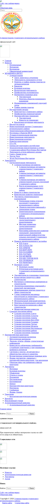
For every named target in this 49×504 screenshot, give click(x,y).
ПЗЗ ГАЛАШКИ (25, 252)
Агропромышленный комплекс (17, 403)
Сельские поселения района (21, 311)
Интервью (14, 369)
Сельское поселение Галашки (26, 322)
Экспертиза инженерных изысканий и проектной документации (30, 287)
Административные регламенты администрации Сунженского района (32, 169)
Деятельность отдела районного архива (26, 152)
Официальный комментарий (21, 71)
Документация (25, 97)
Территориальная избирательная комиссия (27, 131)
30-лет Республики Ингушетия (22, 158)
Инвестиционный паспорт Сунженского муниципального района (26, 127)
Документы (9, 367)
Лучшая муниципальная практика (23, 135)
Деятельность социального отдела (28, 80)
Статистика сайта (22, 503)
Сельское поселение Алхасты (26, 316)
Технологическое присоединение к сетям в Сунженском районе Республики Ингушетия (28, 149)
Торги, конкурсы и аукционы (26, 78)
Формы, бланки (16, 392)
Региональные (15, 65)
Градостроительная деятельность (23, 163)
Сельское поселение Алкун (25, 314)
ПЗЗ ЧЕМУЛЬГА (26, 263)
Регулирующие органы (19, 109)
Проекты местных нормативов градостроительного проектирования (31, 220)
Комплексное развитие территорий (28, 195)
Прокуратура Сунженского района (28, 112)
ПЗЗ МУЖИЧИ (25, 256)
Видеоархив (14, 69)
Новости (8, 63)
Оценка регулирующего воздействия (24, 146)
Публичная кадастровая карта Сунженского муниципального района (31, 271)
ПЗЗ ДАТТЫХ (25, 254)
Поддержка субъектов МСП (21, 133)
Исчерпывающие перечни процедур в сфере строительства (29, 291)
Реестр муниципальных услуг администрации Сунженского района (31, 188)
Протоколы (14, 388)
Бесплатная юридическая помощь (23, 396)
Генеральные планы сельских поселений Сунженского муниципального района (31, 203)
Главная (8, 61)
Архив (7, 479)
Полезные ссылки (21, 265)
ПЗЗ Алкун (23, 243)
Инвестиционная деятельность (22, 137)
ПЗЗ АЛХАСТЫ (25, 246)
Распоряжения (15, 382)
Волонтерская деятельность (25, 90)
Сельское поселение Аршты (25, 318)
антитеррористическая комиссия (18, 475)
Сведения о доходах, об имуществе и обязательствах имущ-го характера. (24, 353)
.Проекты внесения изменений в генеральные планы (32, 208)
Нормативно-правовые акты (25, 95)
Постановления (16, 379)
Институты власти (17, 124)
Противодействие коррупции (17, 335)
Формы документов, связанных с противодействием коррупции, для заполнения (29, 359)
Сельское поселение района (25, 331)
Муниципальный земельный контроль (29, 301)
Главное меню (6, 409)
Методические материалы (20, 339)
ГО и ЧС (13, 143)
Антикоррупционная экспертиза (23, 337)
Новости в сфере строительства (27, 192)
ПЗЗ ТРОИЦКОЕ (26, 260)
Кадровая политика (22, 88)
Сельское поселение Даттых (25, 324)
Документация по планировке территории (31, 275)
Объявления (14, 373)
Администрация (16, 75)
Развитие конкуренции (19, 141)
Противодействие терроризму (26, 116)
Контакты (9, 399)
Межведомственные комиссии (26, 309)
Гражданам (9, 394)
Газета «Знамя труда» (18, 154)
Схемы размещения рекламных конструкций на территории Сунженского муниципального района (31, 296)
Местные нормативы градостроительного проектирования (27, 226)
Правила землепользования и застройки (30, 241)
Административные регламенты (27, 165)
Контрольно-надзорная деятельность (29, 122)
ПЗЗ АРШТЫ (24, 248)
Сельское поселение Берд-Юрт (26, 320)
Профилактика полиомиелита (26, 92)
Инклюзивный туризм (14, 401)
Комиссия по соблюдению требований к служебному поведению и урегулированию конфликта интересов (27, 347)
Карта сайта (7, 503)
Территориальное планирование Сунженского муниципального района (32, 214)
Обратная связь (6, 8)
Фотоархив (14, 67)
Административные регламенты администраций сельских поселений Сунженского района (34, 182)
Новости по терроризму (28, 120)
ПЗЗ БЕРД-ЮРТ (25, 250)
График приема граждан (24, 107)
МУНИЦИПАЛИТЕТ (14, 73)
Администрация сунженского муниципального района (22, 38)
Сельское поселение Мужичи (26, 326)
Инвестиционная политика (21, 139)
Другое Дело (15, 156)
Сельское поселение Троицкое (26, 333)
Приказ (12, 384)
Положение (14, 377)
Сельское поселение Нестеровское (28, 328)
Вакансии (18, 86)
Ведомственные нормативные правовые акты (28, 356)
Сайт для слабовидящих (10, 492)
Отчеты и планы (16, 375)
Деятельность (10, 160)
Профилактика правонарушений (27, 114)
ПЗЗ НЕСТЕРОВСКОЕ (28, 258)
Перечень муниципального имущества (30, 303)
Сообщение (14, 390)
